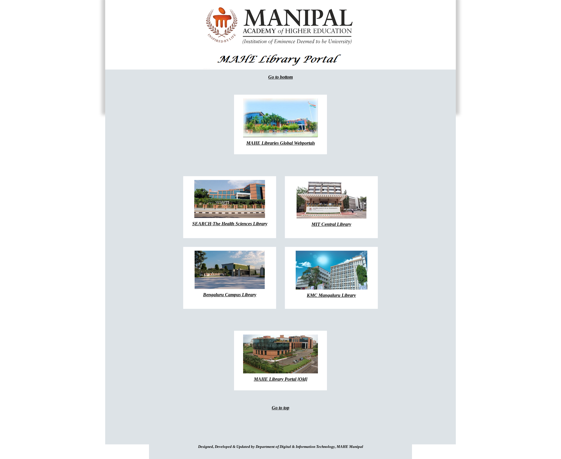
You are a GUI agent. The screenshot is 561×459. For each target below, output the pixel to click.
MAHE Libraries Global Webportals (280, 143)
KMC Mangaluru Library (331, 295)
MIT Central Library (331, 224)
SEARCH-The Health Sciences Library (229, 223)
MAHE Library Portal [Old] (280, 379)
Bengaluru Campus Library (229, 294)
